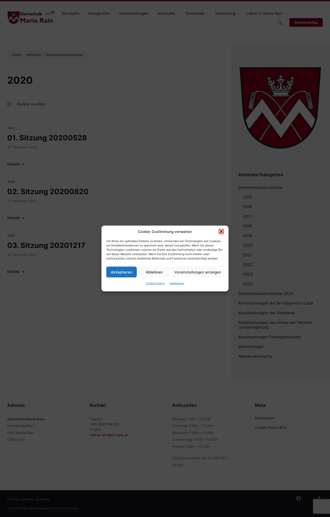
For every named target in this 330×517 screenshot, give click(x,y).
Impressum (177, 283)
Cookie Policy (155, 283)
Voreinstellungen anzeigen (197, 272)
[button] (221, 231)
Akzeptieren (121, 272)
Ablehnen (154, 272)
